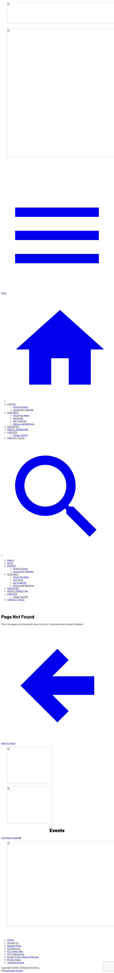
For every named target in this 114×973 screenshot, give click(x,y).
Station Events (20, 406)
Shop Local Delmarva (23, 423)
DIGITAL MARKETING (17, 429)
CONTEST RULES (15, 437)
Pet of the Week (21, 415)
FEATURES (12, 412)
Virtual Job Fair (20, 435)
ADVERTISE (13, 426)
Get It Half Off (19, 421)
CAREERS (12, 432)
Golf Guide (18, 418)
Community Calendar (23, 409)
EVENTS (11, 404)
